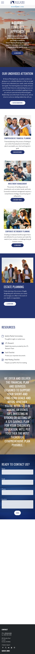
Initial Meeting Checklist (12, 359)
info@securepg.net (6, 645)
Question (4, 499)
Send (17, 513)
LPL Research (9, 343)
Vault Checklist (9, 352)
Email (3, 479)
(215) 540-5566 (8, 633)
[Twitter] (6, 647)
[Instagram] (14, 647)
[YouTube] (11, 647)
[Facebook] (3, 647)
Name (3, 469)
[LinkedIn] (8, 647)
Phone (4, 489)
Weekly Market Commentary (14, 336)
